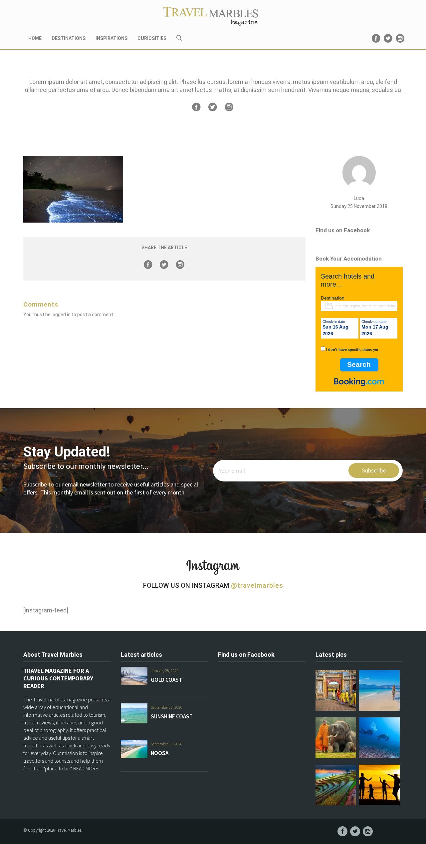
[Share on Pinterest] (229, 107)
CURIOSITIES (151, 38)
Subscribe (374, 470)
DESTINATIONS (69, 38)
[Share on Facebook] (196, 107)
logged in (61, 314)
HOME (35, 38)
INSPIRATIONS (111, 38)
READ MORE (85, 768)
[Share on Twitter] (212, 107)
